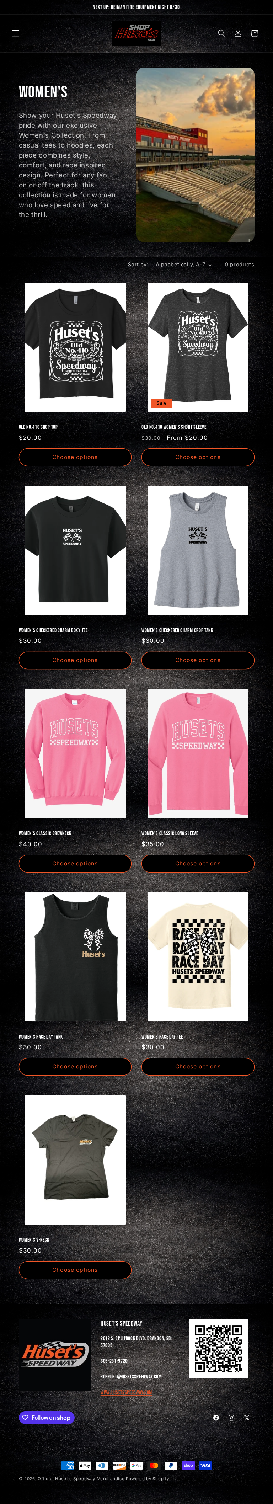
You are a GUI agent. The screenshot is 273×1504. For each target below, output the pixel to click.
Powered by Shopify (147, 1478)
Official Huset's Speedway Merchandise (82, 1478)
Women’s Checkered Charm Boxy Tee (53, 631)
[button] (15, 33)
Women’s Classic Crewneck (45, 834)
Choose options (75, 457)
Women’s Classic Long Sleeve (169, 834)
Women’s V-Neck (34, 1240)
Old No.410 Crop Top (38, 427)
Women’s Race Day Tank (41, 1037)
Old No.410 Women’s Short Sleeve (173, 427)
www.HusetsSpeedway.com (126, 1393)
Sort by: (138, 264)
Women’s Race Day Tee (162, 1037)
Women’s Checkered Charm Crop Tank (177, 631)
